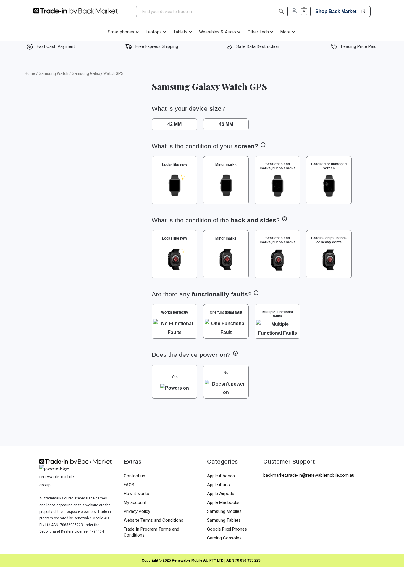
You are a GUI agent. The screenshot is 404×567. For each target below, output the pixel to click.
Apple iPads (218, 484)
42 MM (174, 124)
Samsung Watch (53, 73)
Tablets (180, 32)
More (285, 32)
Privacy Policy (137, 511)
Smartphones (121, 32)
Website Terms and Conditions (153, 520)
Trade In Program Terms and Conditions (151, 532)
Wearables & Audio (217, 32)
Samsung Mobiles (224, 511)
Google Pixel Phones (227, 529)
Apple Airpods (220, 493)
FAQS (129, 484)
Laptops (154, 32)
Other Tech (258, 32)
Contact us (134, 475)
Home (30, 73)
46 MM (226, 124)
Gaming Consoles (224, 538)
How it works (136, 493)
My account (135, 502)
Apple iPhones (221, 475)
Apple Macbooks (223, 502)
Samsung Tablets (224, 520)
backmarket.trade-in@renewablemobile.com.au (308, 475)
